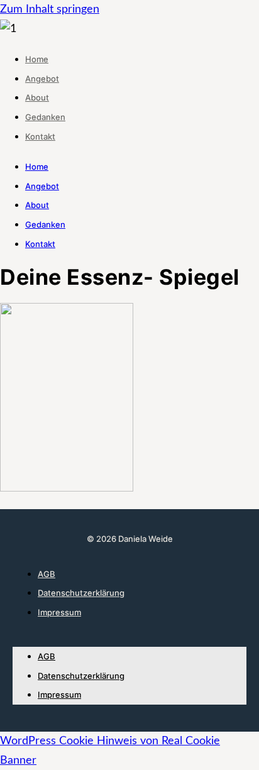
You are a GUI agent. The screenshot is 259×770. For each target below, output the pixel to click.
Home (36, 59)
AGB (46, 574)
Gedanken (45, 117)
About (37, 97)
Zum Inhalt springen (49, 9)
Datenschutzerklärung (81, 593)
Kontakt (40, 136)
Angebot (42, 79)
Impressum (59, 612)
